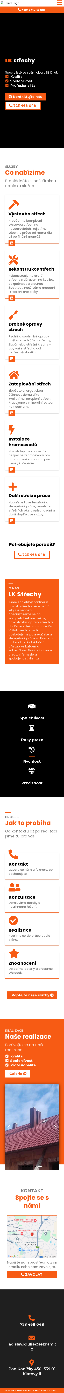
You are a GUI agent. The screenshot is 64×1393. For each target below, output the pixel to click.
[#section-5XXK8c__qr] (12, 243)
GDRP (35, 1390)
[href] (32, 1236)
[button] (59, 3)
